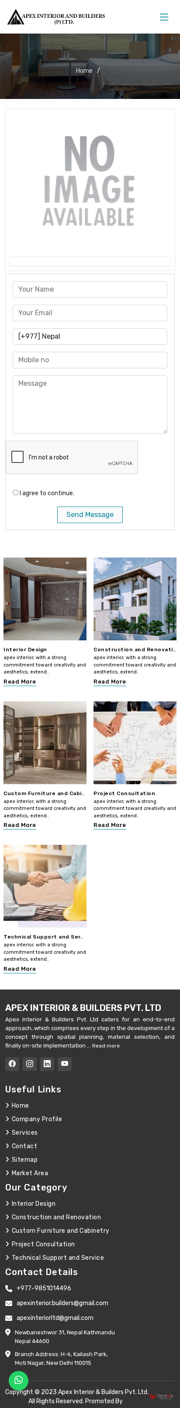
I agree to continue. (47, 493)
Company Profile (37, 1119)
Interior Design (25, 649)
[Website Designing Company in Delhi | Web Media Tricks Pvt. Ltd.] (162, 1397)
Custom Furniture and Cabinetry (61, 1231)
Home (84, 71)
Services (25, 1132)
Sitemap (25, 1159)
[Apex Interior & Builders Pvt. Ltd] (57, 17)
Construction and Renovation (56, 1217)
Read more (105, 1046)
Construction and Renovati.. (134, 649)
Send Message (90, 514)
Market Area (30, 1173)
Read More (19, 681)
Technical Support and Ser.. (43, 937)
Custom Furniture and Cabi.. (44, 793)
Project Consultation (124, 793)
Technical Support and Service (58, 1258)
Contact (24, 1146)
